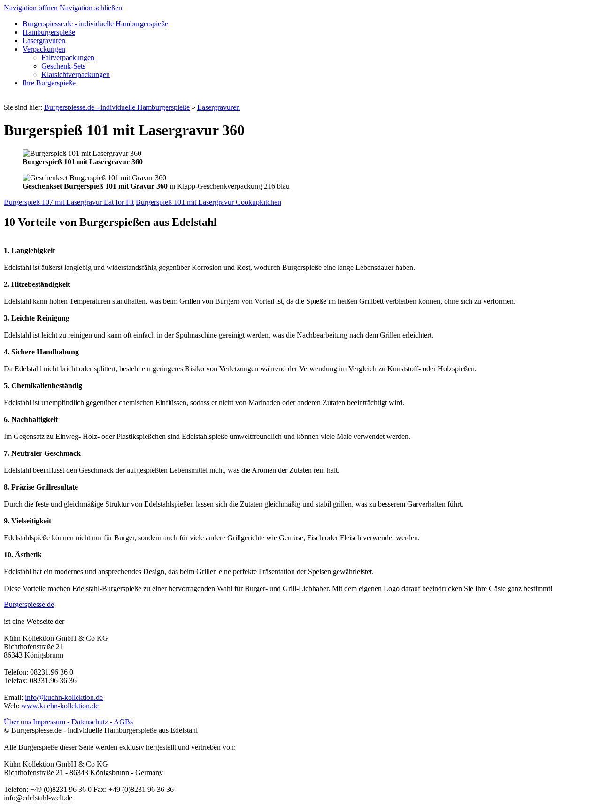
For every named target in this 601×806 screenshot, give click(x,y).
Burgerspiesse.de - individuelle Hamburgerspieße (117, 107)
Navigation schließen (91, 8)
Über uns (17, 722)
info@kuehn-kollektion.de (64, 697)
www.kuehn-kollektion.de (60, 706)
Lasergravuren (218, 107)
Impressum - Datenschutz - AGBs (83, 722)
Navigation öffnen (31, 8)
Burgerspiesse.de (29, 604)
